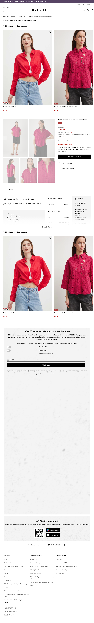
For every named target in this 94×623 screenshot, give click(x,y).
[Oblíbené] (88, 10)
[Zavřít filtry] (89, 1)
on (8, 8)
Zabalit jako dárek (35, 570)
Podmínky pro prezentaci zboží (13, 566)
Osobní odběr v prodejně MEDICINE (66, 566)
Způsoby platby (35, 563)
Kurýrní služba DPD (61, 563)
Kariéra (6, 587)
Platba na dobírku (61, 573)
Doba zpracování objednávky (39, 566)
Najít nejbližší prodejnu (58, 545)
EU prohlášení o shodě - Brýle (13, 600)
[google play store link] (53, 530)
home (5, 12)
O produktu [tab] (9, 189)
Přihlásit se (46, 365)
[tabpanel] (47, 210)
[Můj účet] (84, 10)
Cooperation (7, 580)
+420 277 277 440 (10, 608)
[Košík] (92, 10)
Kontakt (6, 573)
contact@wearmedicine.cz (12, 611)
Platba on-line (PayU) (62, 570)
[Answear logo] (39, 10)
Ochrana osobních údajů (11, 591)
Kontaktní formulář (9, 615)
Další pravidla (34, 586)
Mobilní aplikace (8, 563)
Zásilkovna (59, 559)
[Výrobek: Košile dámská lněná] (27, 67)
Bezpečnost (7, 577)
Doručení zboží (34, 559)
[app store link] (53, 535)
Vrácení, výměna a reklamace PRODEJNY (42, 582)
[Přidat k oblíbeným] (50, 31)
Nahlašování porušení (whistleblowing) (15, 584)
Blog (5, 570)
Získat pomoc (35, 545)
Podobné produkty (74, 156)
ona (4, 8)
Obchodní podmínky (36, 573)
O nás (5, 559)
